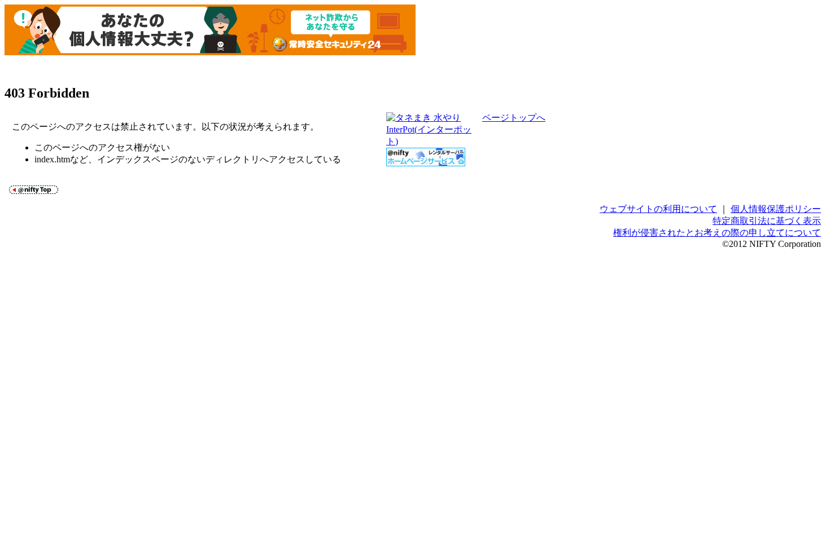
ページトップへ (513, 117)
